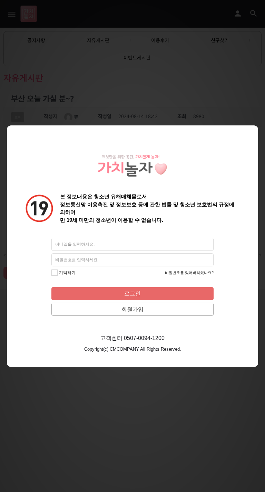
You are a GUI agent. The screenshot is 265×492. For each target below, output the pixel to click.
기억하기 (67, 272)
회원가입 (132, 309)
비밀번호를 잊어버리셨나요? (189, 273)
